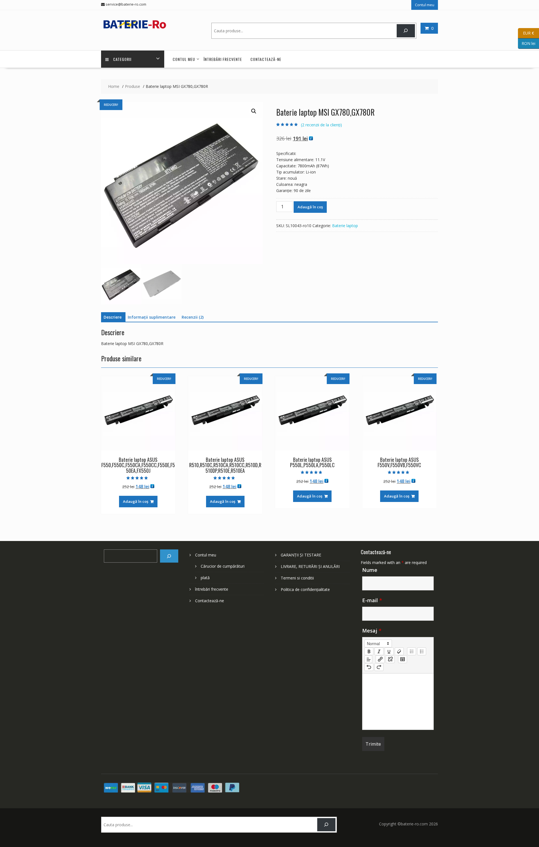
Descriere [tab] (113, 317)
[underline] (389, 651)
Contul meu (424, 4)
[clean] (399, 651)
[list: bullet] (421, 651)
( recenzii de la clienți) (321, 124)
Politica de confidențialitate (305, 589)
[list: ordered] (411, 651)
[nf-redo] (378, 667)
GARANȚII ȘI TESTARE (301, 555)
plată (205, 577)
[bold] (368, 651)
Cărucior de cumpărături (223, 566)
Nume (369, 570)
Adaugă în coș (310, 206)
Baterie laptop (345, 225)
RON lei (526, 43)
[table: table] (402, 659)
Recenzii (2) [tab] (193, 317)
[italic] (378, 651)
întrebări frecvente (223, 59)
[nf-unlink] (390, 659)
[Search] (406, 30)
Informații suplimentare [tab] (151, 317)
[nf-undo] (368, 667)
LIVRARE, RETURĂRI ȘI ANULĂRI (310, 566)
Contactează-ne (265, 59)
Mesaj (372, 630)
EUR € (526, 33)
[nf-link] (380, 659)
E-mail (372, 600)
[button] (254, 111)
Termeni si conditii (297, 578)
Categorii (122, 59)
